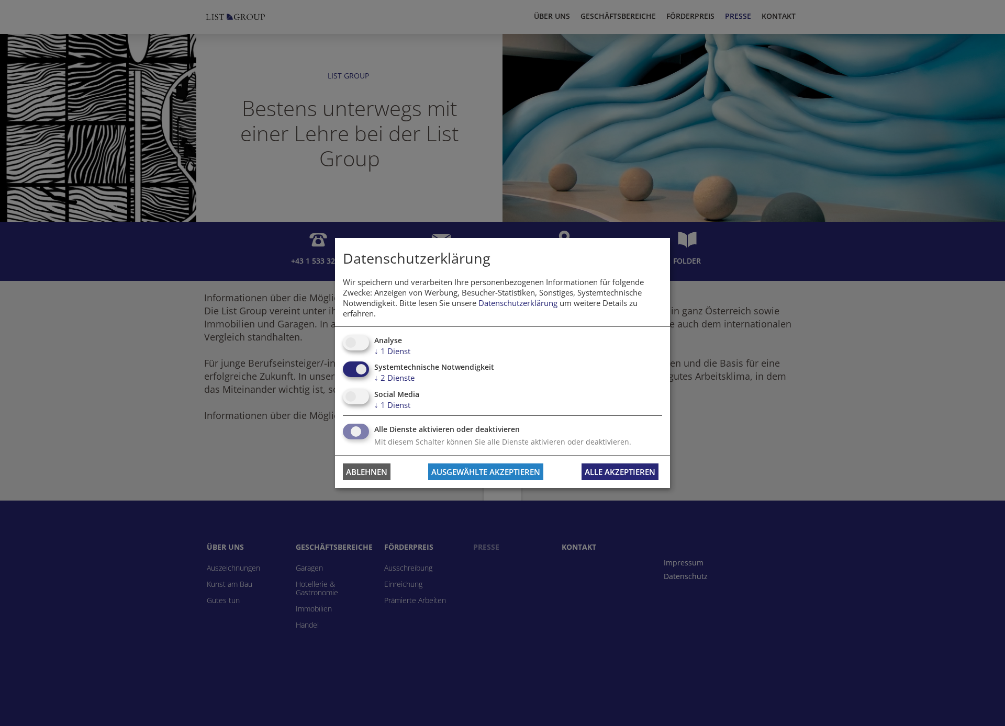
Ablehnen (366, 472)
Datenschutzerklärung (517, 303)
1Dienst (392, 351)
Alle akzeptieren (620, 472)
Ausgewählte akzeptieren (485, 472)
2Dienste (394, 377)
